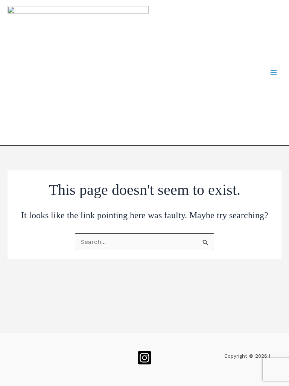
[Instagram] (144, 357)
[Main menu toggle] (273, 72)
